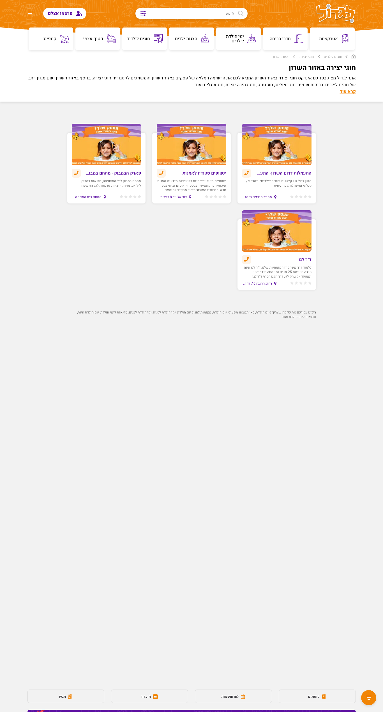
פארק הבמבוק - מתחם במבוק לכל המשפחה (112, 173)
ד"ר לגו (305, 259)
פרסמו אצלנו (61, 13)
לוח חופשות (230, 696)
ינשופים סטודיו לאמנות (204, 173)
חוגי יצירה (306, 56)
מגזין (63, 696)
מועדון (146, 696)
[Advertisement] (191, 403)
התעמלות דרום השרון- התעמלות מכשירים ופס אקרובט (283, 173)
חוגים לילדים (333, 56)
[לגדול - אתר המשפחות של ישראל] (336, 14)
